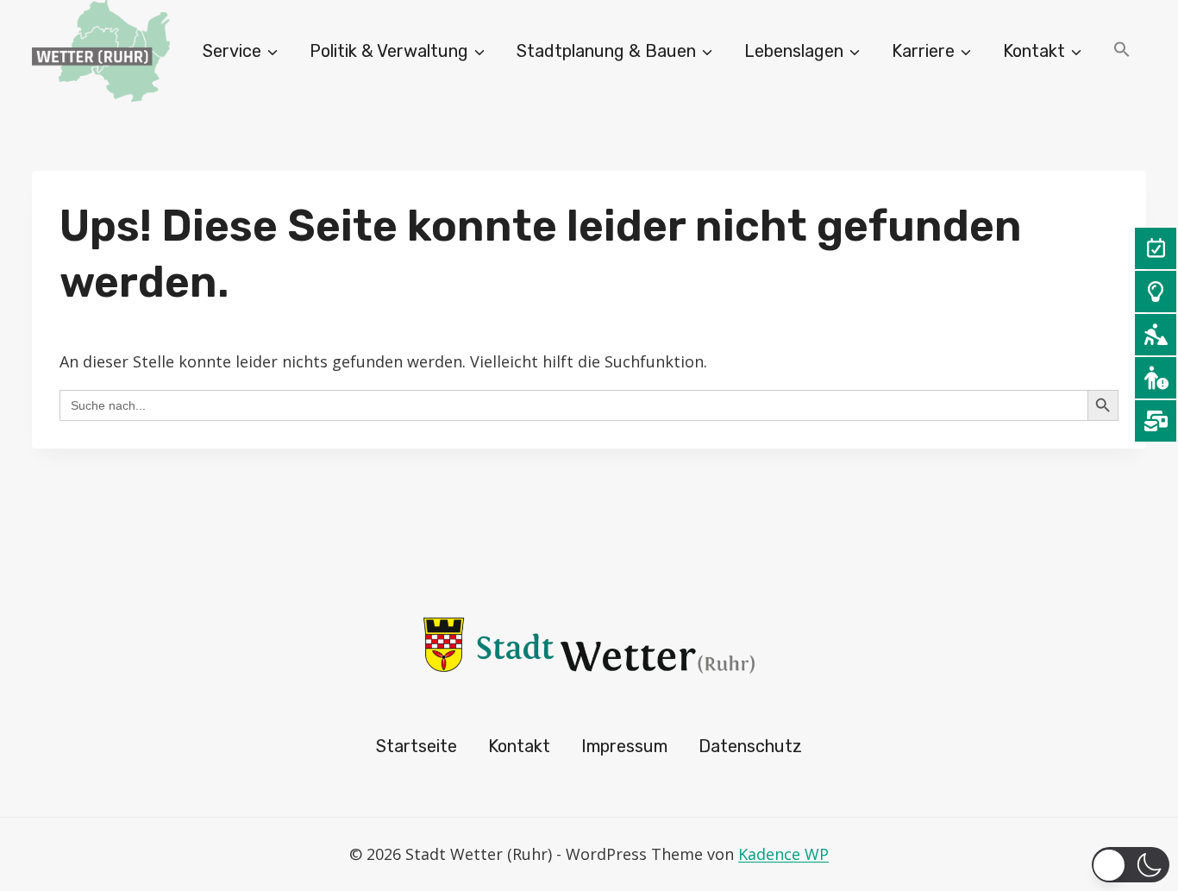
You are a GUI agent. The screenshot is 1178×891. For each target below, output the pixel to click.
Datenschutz (750, 746)
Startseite (416, 746)
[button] (1122, 51)
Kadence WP (783, 854)
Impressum (624, 746)
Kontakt (519, 746)
